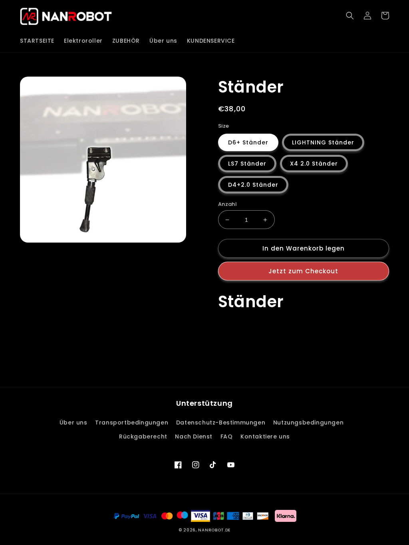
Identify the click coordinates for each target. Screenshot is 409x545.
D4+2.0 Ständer (253, 185)
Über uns (73, 423)
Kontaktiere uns (265, 436)
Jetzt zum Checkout (303, 271)
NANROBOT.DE (214, 530)
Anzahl (227, 204)
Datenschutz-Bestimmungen (220, 423)
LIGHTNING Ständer (323, 142)
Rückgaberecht (143, 436)
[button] (350, 15)
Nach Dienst (193, 436)
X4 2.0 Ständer (314, 164)
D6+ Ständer (248, 142)
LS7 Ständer (247, 164)
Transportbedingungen (131, 423)
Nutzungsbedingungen (308, 423)
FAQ (226, 436)
